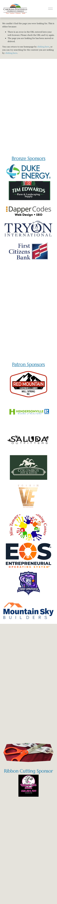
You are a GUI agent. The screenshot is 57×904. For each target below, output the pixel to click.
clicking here (43, 46)
